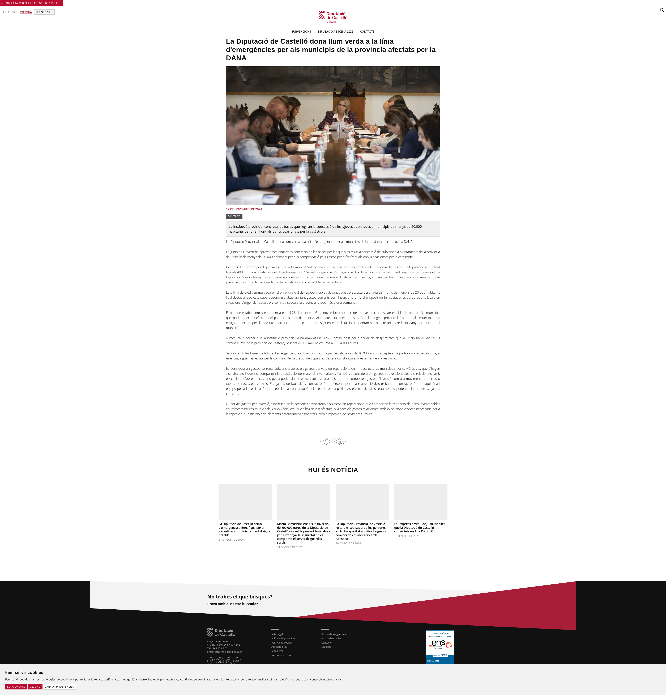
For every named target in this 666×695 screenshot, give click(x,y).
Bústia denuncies (331, 638)
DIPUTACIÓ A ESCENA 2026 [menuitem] (335, 31)
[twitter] (220, 661)
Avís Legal (277, 634)
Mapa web (277, 651)
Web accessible (44, 12)
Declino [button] (35, 686)
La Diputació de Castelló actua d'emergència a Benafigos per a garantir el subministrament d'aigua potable (244, 529)
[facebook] (211, 661)
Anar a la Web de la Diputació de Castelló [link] (33, 3)
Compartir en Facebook (324, 441)
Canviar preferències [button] (59, 686)
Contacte (326, 642)
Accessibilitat (279, 646)
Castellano (10, 12)
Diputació (234, 216)
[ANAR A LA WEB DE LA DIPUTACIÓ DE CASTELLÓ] (236, 632)
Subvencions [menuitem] (301, 31)
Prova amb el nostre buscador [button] (232, 604)
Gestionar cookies (281, 655)
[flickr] (237, 661)
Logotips (326, 646)
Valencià (26, 12)
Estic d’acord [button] (16, 686)
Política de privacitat (283, 638)
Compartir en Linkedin (341, 441)
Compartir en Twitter (333, 441)
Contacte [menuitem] (367, 31)
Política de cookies (282, 642)
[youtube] (228, 661)
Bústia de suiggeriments (335, 634)
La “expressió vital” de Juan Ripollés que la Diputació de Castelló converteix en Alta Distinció (419, 527)
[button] (662, 10)
